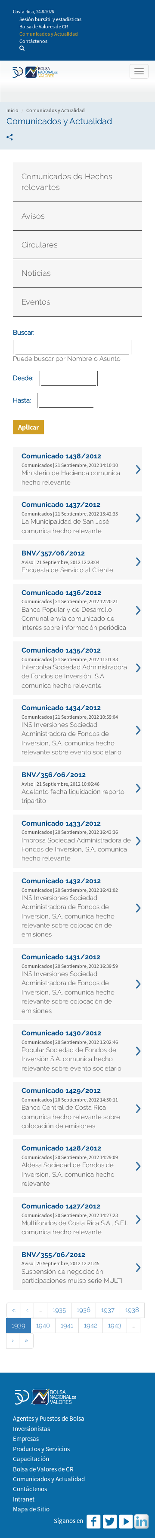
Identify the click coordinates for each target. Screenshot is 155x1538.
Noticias (36, 273)
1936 (83, 1310)
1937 (108, 1310)
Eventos (36, 301)
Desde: (23, 378)
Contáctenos (33, 41)
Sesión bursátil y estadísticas (50, 19)
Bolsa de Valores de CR (43, 26)
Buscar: (23, 332)
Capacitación (31, 1459)
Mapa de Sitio (31, 1509)
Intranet (23, 1499)
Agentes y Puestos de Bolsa (48, 1418)
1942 (90, 1325)
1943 (114, 1325)
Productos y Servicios (41, 1449)
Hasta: (22, 400)
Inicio (12, 110)
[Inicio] (34, 72)
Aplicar (28, 427)
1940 (43, 1325)
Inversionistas (31, 1429)
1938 (132, 1310)
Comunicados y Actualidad (48, 34)
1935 (59, 1310)
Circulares (40, 244)
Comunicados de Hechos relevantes (67, 182)
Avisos (33, 215)
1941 (67, 1325)
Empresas (26, 1438)
